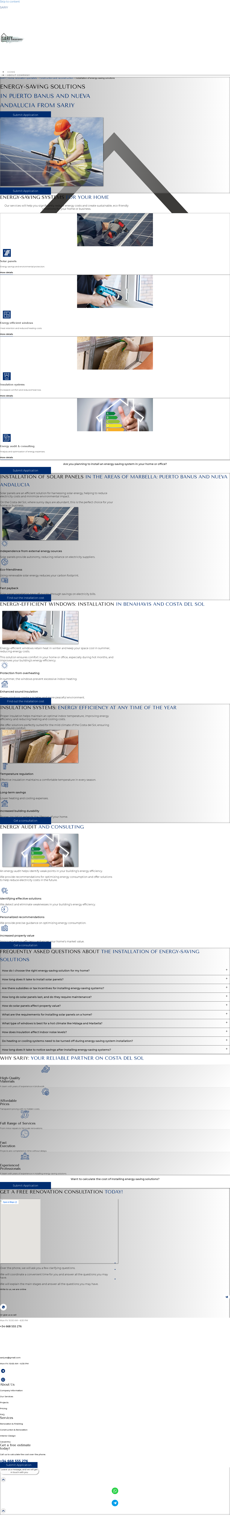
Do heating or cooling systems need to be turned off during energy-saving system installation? (67, 1041)
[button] (115, 970)
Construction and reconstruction (56, 78)
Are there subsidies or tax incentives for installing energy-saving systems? (53, 988)
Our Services (6, 1396)
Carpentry (5, 1441)
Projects (4, 1402)
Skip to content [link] (10, 1)
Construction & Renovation (13, 1430)
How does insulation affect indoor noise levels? (34, 1032)
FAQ (2, 1414)
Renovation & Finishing (11, 1424)
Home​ (11, 72)
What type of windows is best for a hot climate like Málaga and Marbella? (52, 1023)
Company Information (11, 1390)
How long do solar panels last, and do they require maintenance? (47, 997)
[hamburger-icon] (226, 72)
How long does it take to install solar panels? (32, 979)
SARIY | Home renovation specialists (18, 78)
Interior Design (8, 1435)
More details (6, 272)
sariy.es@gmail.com (10, 1357)
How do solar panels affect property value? (31, 1005)
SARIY (4, 7)
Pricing (3, 1408)
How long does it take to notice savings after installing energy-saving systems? (56, 1049)
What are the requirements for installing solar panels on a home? (47, 1014)
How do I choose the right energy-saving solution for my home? (46, 970)
